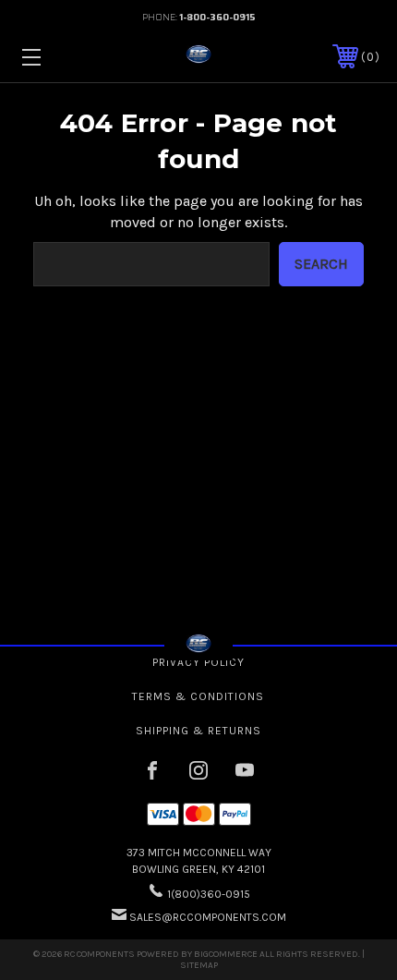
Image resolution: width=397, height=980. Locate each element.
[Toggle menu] (57, 56)
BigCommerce (226, 954)
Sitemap (199, 965)
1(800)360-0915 (208, 894)
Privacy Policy (198, 662)
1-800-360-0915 (217, 17)
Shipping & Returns (198, 730)
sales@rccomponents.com (207, 917)
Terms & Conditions (198, 696)
